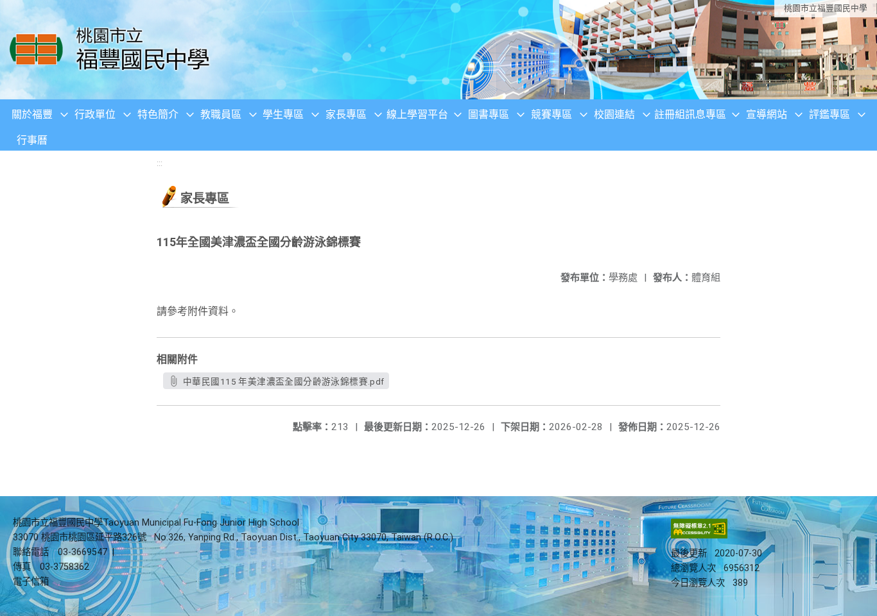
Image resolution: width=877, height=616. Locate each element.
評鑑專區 (829, 114)
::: (159, 163)
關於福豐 (32, 114)
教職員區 (220, 114)
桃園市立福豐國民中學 (825, 8)
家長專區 (346, 114)
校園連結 (614, 114)
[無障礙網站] (699, 535)
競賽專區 (551, 114)
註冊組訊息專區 (690, 114)
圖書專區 (488, 114)
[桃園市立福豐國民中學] (113, 49)
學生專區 (283, 114)
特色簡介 (157, 114)
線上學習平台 (417, 114)
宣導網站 (766, 114)
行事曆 (32, 140)
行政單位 (95, 114)
